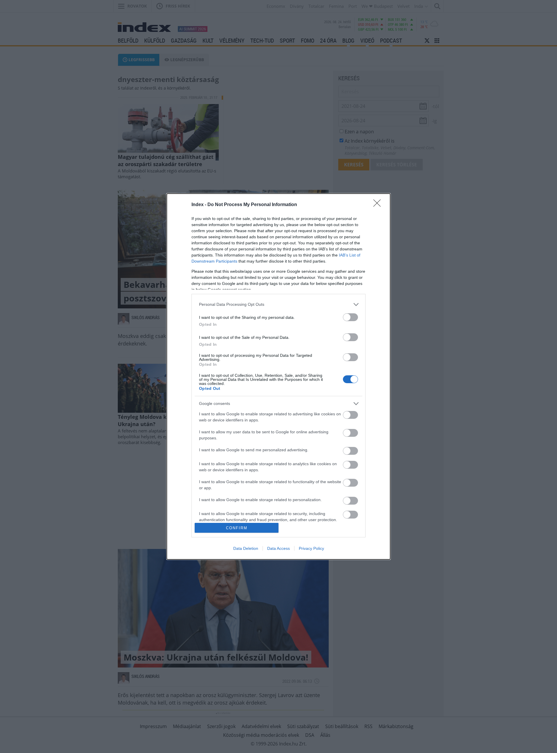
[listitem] (278, 304)
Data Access (278, 548)
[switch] (350, 317)
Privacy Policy (311, 548)
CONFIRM (236, 528)
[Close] (378, 204)
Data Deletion (245, 548)
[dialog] (278, 376)
